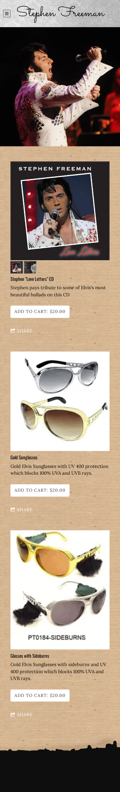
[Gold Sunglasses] (60, 402)
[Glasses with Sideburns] (60, 590)
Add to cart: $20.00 (40, 311)
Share (25, 331)
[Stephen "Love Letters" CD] (60, 211)
